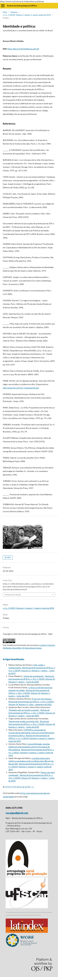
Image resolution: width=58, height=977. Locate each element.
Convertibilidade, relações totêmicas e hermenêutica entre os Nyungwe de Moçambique (29, 747)
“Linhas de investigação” (33, 676)
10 (18, 787)
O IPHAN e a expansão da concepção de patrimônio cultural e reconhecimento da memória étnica (31, 733)
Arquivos (14, 12)
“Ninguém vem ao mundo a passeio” (24, 710)
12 (23, 787)
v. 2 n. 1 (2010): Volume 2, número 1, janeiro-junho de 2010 (27, 15)
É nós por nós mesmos (42, 699)
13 (26, 787)
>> (33, 787)
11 (20, 787)
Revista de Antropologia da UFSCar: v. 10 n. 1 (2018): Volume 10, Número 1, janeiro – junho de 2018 (31, 679)
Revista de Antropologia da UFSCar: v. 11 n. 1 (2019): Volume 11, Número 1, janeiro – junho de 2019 (31, 670)
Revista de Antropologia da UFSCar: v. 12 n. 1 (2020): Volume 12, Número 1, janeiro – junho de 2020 (31, 713)
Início (5, 12)
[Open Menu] (3, 5)
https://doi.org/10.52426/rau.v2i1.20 (23, 49)
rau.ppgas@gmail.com (17, 813)
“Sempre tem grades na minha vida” (23, 721)
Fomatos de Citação (13, 594)
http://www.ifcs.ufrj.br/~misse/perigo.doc (21, 388)
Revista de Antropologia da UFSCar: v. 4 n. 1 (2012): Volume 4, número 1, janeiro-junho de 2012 (31, 752)
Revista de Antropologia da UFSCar (22, 6)
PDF (9, 557)
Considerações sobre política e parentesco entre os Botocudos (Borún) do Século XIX (31, 761)
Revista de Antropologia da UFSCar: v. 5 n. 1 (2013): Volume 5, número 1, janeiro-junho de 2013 (31, 738)
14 (28, 787)
